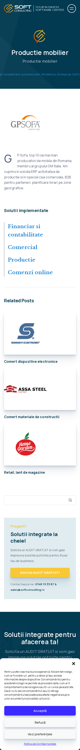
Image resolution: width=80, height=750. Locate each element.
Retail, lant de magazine (24, 472)
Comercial (22, 247)
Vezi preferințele (40, 734)
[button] (73, 663)
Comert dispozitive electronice (31, 361)
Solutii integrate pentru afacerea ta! (40, 638)
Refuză (40, 722)
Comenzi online (30, 272)
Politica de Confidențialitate (40, 744)
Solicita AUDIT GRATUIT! (40, 572)
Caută (68, 500)
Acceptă (40, 710)
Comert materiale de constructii (31, 416)
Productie (21, 260)
